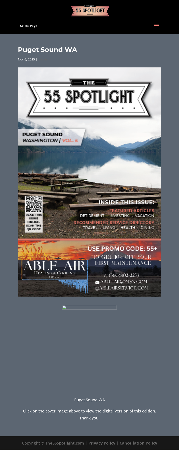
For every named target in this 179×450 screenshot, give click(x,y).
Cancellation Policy (138, 443)
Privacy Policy (101, 443)
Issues (43, 59)
